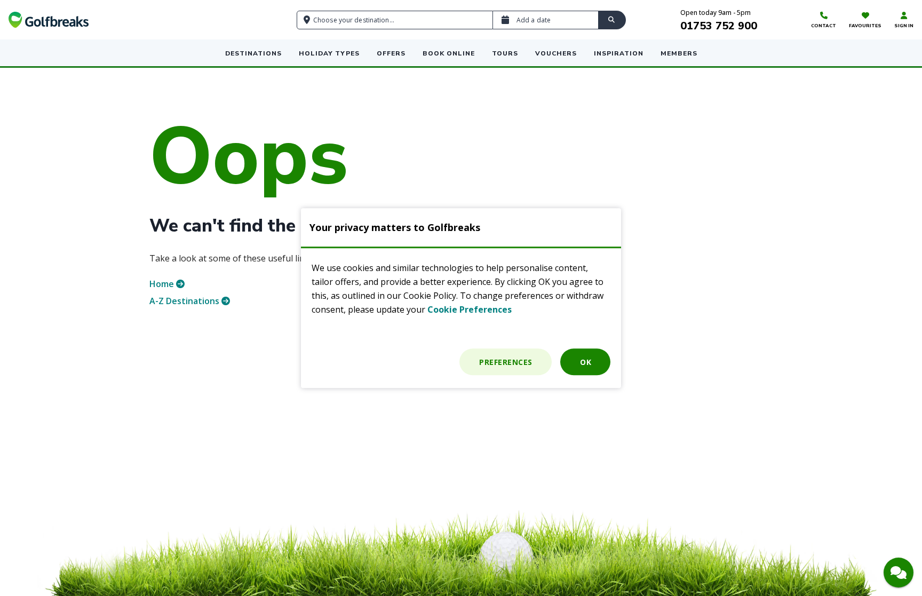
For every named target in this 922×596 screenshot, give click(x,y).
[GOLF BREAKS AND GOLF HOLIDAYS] (49, 20)
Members (679, 53)
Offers (391, 53)
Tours (505, 53)
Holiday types (329, 53)
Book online (449, 53)
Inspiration (618, 53)
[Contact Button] (898, 572)
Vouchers (556, 53)
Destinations (253, 53)
